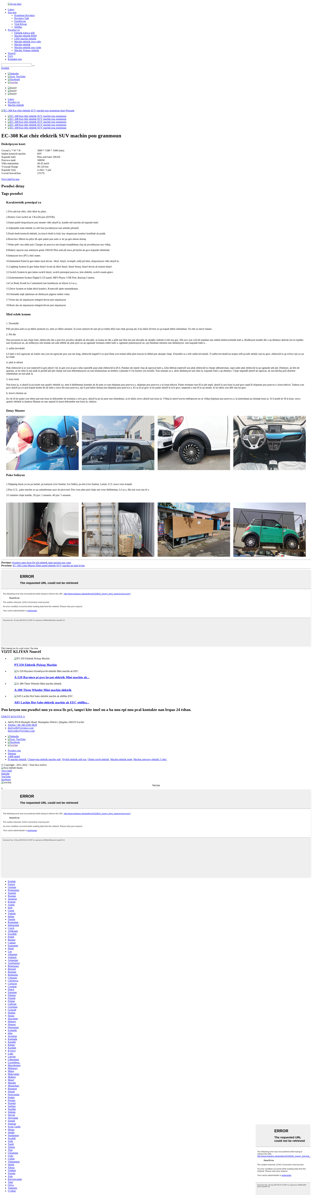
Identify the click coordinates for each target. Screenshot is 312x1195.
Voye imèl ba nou (10, 179)
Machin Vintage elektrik (26, 50)
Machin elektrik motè (121, 759)
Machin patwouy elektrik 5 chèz (149, 759)
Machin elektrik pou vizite (27, 47)
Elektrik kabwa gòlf (24, 32)
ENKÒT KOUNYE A (13, 716)
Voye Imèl (6, 770)
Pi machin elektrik (17, 759)
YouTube (6, 776)
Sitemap (12, 753)
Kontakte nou (15, 59)
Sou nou (12, 12)
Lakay (11, 9)
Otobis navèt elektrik (98, 759)
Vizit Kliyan (20, 24)
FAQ (10, 56)
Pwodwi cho (14, 750)
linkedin (5, 773)
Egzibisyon (20, 21)
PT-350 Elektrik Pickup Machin (35, 665)
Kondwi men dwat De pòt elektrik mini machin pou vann (41, 562)
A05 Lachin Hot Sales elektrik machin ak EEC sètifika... (51, 702)
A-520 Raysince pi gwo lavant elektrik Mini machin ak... (52, 677)
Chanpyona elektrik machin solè (44, 759)
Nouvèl (11, 53)
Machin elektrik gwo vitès (27, 41)
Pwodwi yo (14, 30)
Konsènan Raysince (24, 15)
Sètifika (18, 27)
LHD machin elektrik (25, 38)
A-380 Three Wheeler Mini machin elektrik (43, 690)
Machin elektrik (22, 44)
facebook (6, 779)
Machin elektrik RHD (25, 35)
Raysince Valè (21, 18)
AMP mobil (14, 756)
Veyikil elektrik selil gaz (74, 759)
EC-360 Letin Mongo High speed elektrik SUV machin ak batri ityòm (49, 565)
